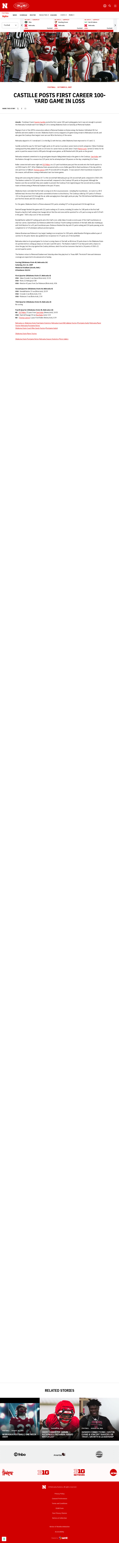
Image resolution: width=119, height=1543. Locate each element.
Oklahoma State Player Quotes (26, 334)
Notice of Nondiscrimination (59, 1527)
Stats (63, 15)
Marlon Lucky (82, 149)
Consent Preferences (59, 1499)
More (71, 15)
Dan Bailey (39, 315)
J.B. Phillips (46, 165)
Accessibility (59, 1532)
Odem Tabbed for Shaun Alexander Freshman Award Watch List (57, 1434)
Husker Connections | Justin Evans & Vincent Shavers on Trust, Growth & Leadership (98, 1434)
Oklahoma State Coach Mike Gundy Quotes (30, 328)
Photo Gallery (63, 339)
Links (38, 31)
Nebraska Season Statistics (49, 339)
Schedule (23, 15)
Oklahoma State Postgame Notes (27, 339)
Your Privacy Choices (59, 1513)
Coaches (53, 15)
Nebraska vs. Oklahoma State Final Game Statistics (33, 323)
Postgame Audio (83, 323)
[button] (22, 25)
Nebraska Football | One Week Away (19, 1435)
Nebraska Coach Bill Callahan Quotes (64, 323)
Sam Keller (94, 157)
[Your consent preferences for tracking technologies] (4, 1539)
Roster (33, 15)
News (15, 15)
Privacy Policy (59, 1494)
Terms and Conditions (59, 1503)
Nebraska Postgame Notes (30, 326)
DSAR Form (59, 1508)
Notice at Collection (59, 1518)
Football (52, 87)
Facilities (43, 15)
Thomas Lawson (39, 170)
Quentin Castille (39, 122)
